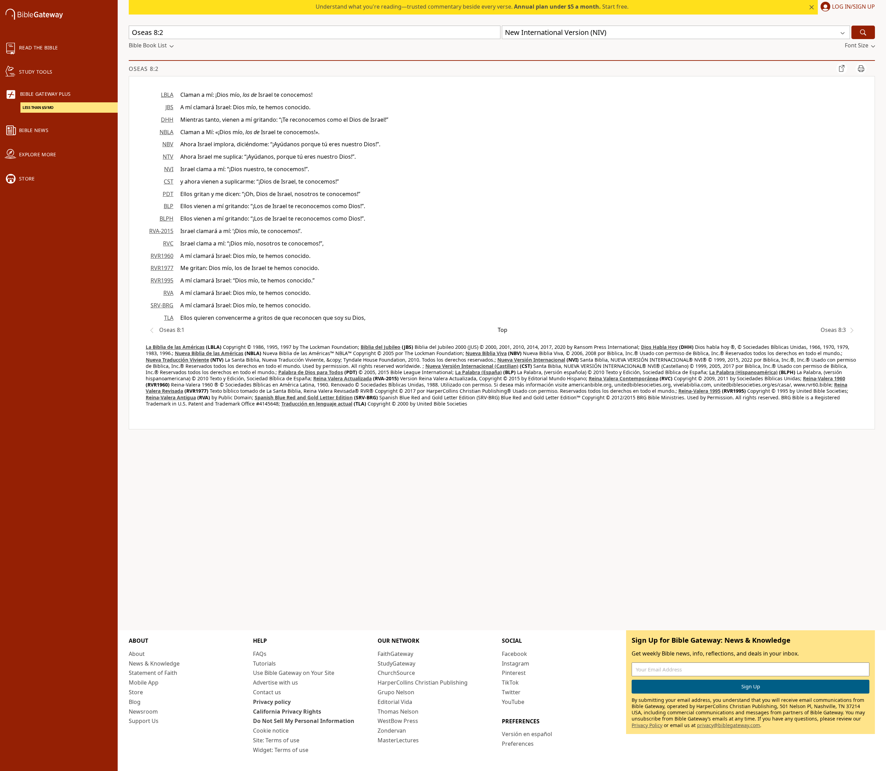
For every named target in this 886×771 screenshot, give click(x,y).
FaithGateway (395, 654)
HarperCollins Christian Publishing (423, 682)
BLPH (166, 218)
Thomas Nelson (398, 711)
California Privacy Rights (287, 711)
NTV (168, 156)
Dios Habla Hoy (659, 347)
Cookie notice (271, 730)
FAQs (259, 654)
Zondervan (392, 730)
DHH (167, 119)
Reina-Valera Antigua (171, 397)
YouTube (513, 702)
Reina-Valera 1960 (824, 378)
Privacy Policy (647, 725)
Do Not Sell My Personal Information (303, 721)
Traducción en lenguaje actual (316, 403)
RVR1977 (162, 268)
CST (168, 181)
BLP (168, 206)
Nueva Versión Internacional (531, 359)
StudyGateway (396, 663)
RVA (168, 293)
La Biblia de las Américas (175, 347)
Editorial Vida (395, 702)
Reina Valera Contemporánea (623, 378)
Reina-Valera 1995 (699, 391)
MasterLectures (398, 740)
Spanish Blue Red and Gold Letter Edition (304, 397)
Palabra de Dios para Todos (310, 372)
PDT (168, 194)
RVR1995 (162, 280)
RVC (168, 243)
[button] (846, 7)
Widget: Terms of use (280, 750)
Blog (135, 702)
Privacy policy (272, 702)
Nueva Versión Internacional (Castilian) (471, 366)
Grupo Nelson (396, 692)
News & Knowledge (154, 663)
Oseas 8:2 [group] (144, 69)
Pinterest (514, 673)
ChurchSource (396, 673)
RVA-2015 (161, 231)
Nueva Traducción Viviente (177, 359)
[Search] (863, 32)
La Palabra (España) (478, 372)
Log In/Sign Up (853, 6)
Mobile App (144, 682)
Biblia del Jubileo (380, 347)
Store (136, 692)
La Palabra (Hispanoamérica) (743, 372)
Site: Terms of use (276, 740)
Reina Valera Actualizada (342, 378)
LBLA (167, 95)
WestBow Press (398, 721)
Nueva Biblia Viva (486, 353)
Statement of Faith (153, 673)
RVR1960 (162, 256)
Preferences (518, 743)
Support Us (144, 721)
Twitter (511, 692)
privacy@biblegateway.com (728, 725)
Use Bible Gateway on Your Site (293, 673)
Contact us (267, 692)
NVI (168, 169)
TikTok (510, 682)
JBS (169, 107)
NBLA (166, 132)
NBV (167, 144)
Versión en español (527, 734)
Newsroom (143, 711)
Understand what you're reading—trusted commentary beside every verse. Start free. (472, 6)
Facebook (514, 654)
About (137, 654)
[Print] (861, 68)
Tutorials (264, 663)
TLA (168, 318)
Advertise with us (275, 682)
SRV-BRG (162, 305)
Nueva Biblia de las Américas (209, 353)
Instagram (515, 663)
